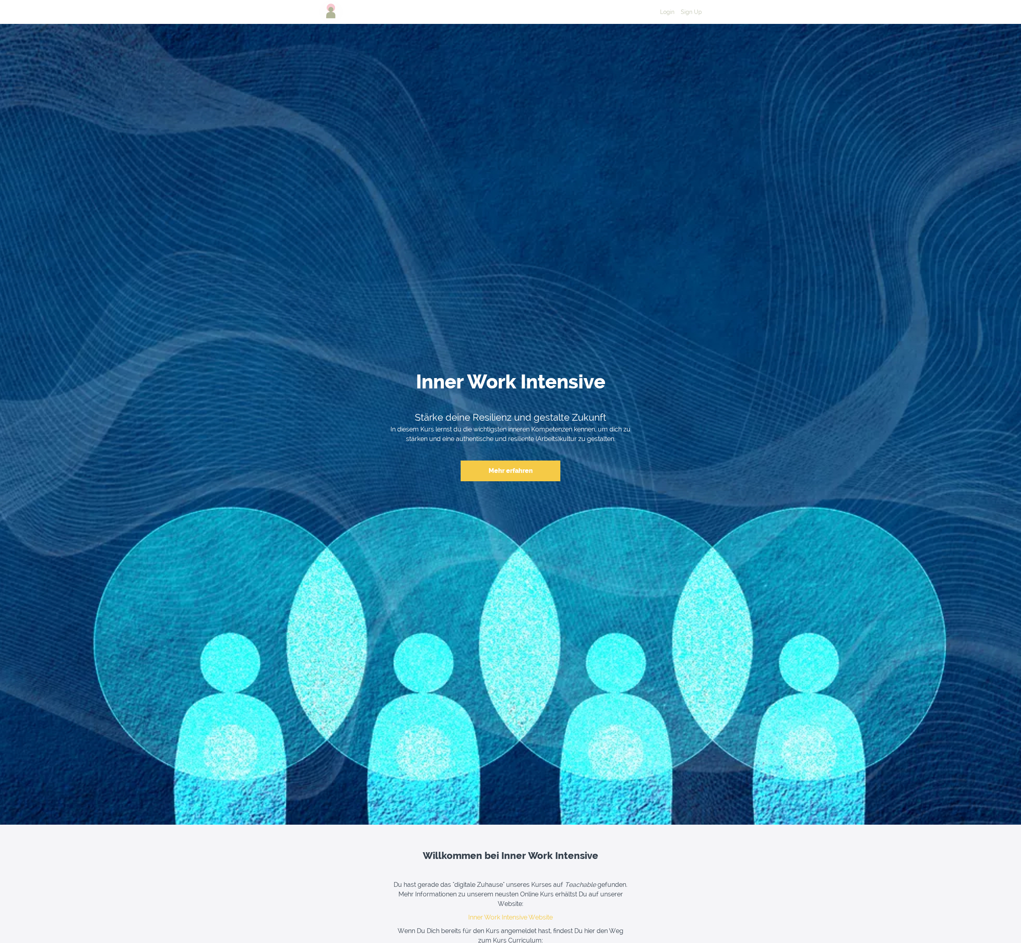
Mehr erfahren (511, 470)
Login (667, 12)
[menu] (678, 12)
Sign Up (691, 12)
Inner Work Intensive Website (510, 917)
